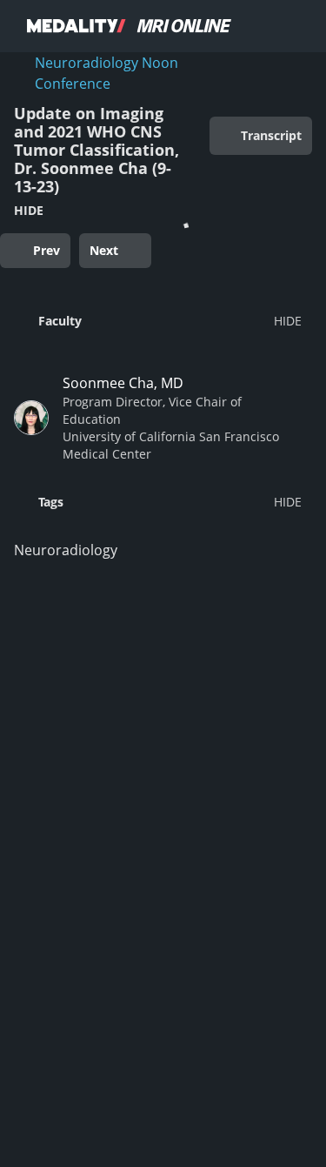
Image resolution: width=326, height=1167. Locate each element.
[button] (158, 320)
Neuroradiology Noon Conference (106, 73)
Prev (46, 250)
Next (104, 250)
